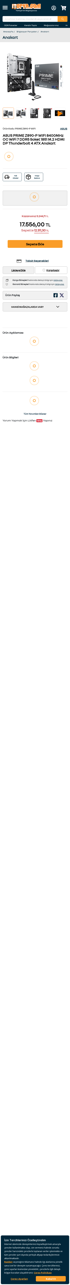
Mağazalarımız (51, 25)
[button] (5, 8)
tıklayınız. (58, 280)
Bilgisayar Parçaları (27, 31)
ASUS (63, 128)
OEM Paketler (10, 25)
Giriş (39, 420)
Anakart (45, 31)
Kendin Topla (30, 25)
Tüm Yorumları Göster (35, 413)
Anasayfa (8, 31)
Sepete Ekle (35, 244)
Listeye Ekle (18, 270)
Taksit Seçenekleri (37, 260)
